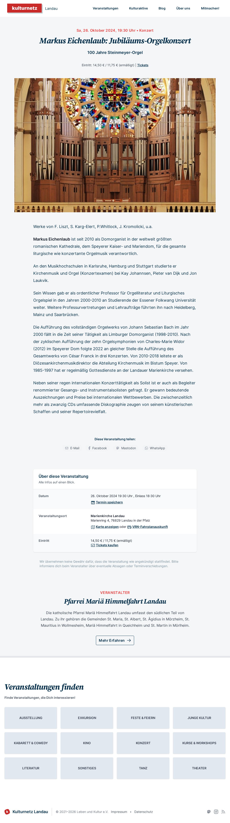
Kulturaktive (138, 8)
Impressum (119, 812)
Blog (162, 8)
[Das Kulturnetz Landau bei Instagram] (216, 812)
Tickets (142, 65)
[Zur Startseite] (32, 8)
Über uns (183, 8)
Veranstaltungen (105, 8)
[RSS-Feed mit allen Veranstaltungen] (223, 812)
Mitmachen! (210, 8)
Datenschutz (143, 812)
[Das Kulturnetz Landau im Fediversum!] (209, 812)
